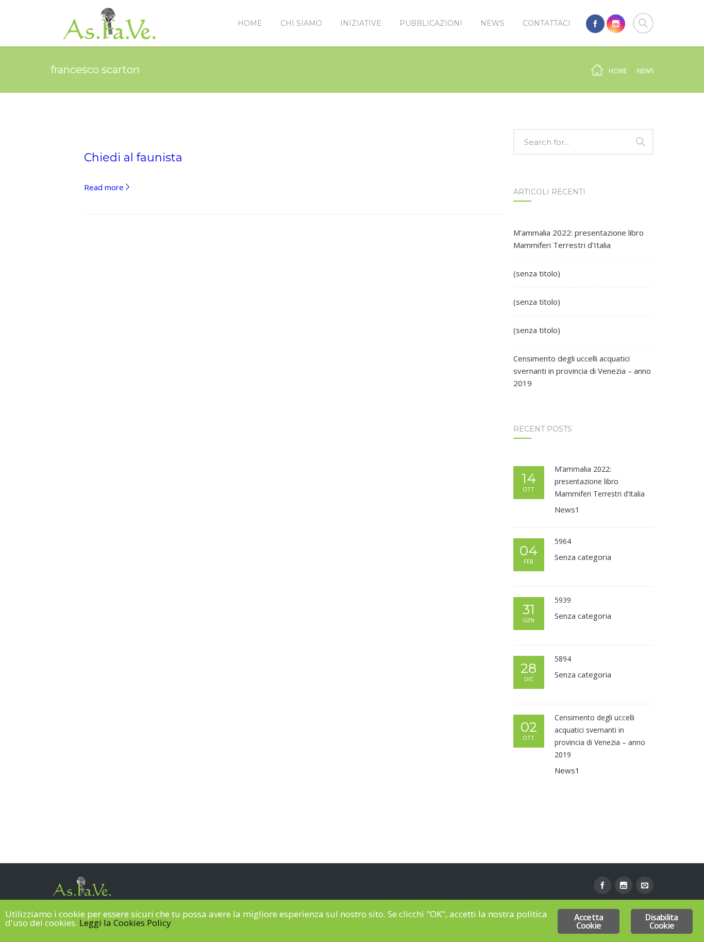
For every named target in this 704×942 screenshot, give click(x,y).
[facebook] (595, 23)
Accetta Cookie (588, 921)
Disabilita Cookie (661, 921)
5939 (563, 600)
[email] (644, 885)
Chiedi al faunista (133, 157)
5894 (563, 659)
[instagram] (616, 23)
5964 (563, 541)
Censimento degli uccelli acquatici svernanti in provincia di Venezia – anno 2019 (582, 370)
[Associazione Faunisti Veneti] (110, 23)
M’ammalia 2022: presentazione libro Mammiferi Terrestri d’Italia (578, 238)
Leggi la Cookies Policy (125, 923)
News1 (567, 509)
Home (618, 71)
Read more (107, 187)
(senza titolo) (536, 273)
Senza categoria (583, 557)
